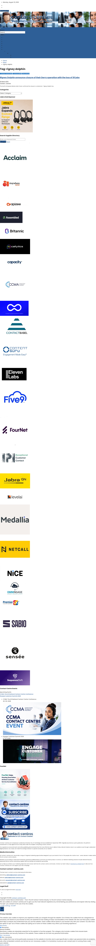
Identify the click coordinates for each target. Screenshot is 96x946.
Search (2, 30)
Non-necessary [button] (5, 935)
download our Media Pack (77, 864)
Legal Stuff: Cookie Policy (20, 57)
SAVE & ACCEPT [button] (5, 945)
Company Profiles (8, 42)
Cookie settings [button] (5, 906)
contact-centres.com (19, 898)
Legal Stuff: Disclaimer (19, 55)
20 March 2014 (4, 81)
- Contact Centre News (6, 73)
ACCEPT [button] (13, 906)
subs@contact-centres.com (15, 883)
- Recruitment (26, 73)
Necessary (5, 927)
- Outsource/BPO (17, 73)
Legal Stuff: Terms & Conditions (19, 53)
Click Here (18, 889)
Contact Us (6, 49)
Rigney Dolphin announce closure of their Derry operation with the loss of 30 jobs (40, 77)
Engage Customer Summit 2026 (10, 696)
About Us (9, 51)
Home (5, 38)
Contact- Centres (5, 83)
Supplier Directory (8, 40)
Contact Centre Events (10, 43)
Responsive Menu (4, 10)
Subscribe (6, 47)
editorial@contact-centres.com (15, 875)
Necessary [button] (3, 925)
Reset (8, 142)
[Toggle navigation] (0, 28)
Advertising (6, 45)
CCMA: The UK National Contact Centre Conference (16, 694)
